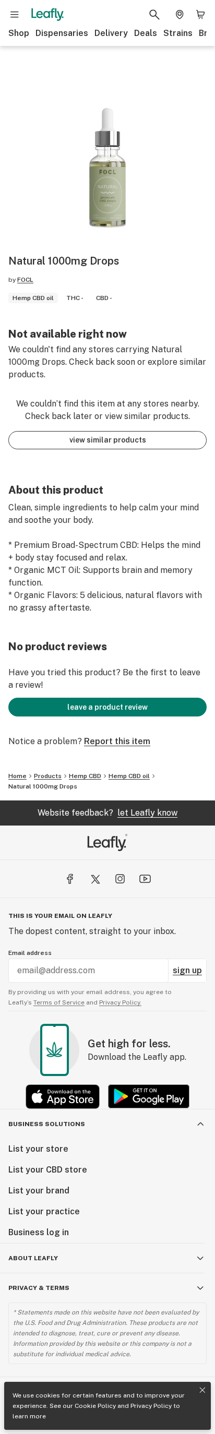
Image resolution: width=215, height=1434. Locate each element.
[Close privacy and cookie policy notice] (202, 1390)
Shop (18, 33)
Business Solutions (46, 1124)
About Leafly (33, 1258)
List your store (38, 1149)
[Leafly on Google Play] (148, 1096)
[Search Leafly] (154, 14)
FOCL (25, 279)
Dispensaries (61, 33)
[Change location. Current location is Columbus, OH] (179, 14)
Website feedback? (107, 813)
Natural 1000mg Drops (42, 786)
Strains (178, 33)
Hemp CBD (85, 776)
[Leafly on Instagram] (120, 879)
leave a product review (107, 707)
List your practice (44, 1211)
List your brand (38, 1191)
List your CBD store (47, 1170)
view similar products (107, 440)
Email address (30, 953)
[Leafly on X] (95, 879)
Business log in (38, 1232)
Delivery (111, 33)
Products (48, 776)
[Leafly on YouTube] (145, 879)
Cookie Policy (95, 1405)
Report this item (117, 741)
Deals (145, 33)
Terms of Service (59, 1002)
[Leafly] (47, 14)
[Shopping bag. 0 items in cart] (200, 14)
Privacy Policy (151, 1405)
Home (17, 776)
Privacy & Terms (38, 1288)
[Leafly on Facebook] (69, 879)
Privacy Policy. (120, 1002)
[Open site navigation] (14, 14)
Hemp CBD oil (129, 776)
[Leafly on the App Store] (63, 1096)
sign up (187, 970)
